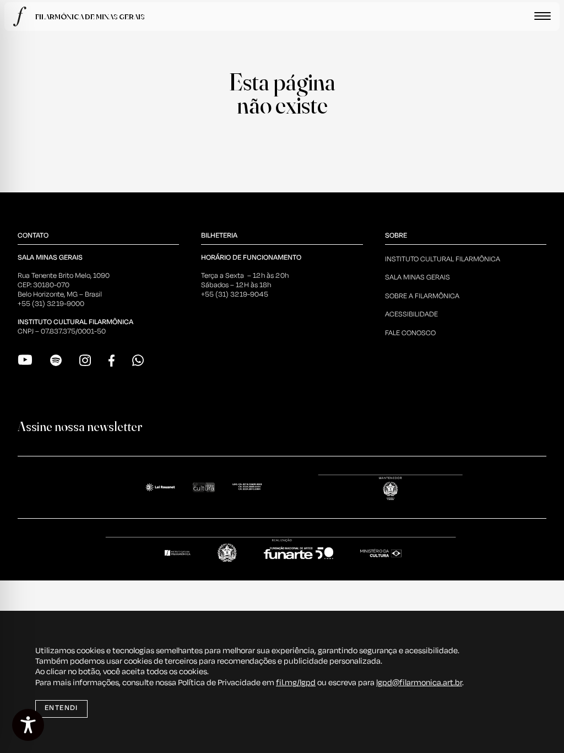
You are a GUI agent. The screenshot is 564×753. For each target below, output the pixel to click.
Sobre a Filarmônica (422, 296)
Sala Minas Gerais (417, 277)
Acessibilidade (411, 314)
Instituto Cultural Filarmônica (442, 259)
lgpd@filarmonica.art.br (419, 683)
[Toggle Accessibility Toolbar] (28, 725)
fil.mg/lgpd (296, 683)
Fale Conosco (410, 333)
